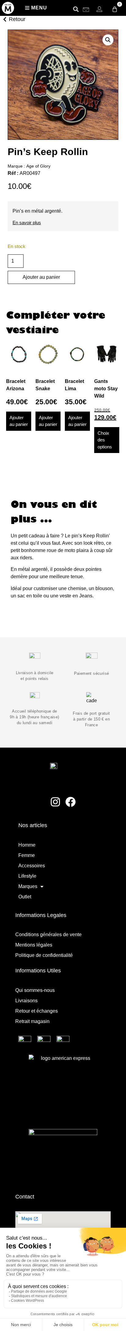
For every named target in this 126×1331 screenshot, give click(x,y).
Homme (26, 845)
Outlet (24, 896)
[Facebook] (71, 802)
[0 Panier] (114, 9)
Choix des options (105, 439)
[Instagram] (55, 802)
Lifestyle (27, 876)
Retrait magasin (32, 1021)
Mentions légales (33, 944)
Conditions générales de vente (48, 934)
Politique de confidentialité (44, 955)
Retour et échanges (36, 1011)
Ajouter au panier (41, 277)
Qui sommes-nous (35, 990)
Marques (27, 886)
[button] (76, 9)
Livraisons (26, 1000)
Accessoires (31, 865)
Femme (26, 855)
